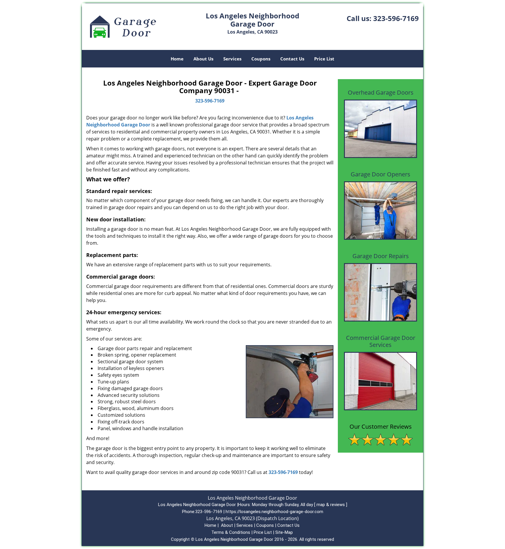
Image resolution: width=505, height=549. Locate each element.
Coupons (260, 59)
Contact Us (292, 59)
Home (177, 59)
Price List (324, 59)
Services (232, 59)
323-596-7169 (396, 18)
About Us (203, 59)
